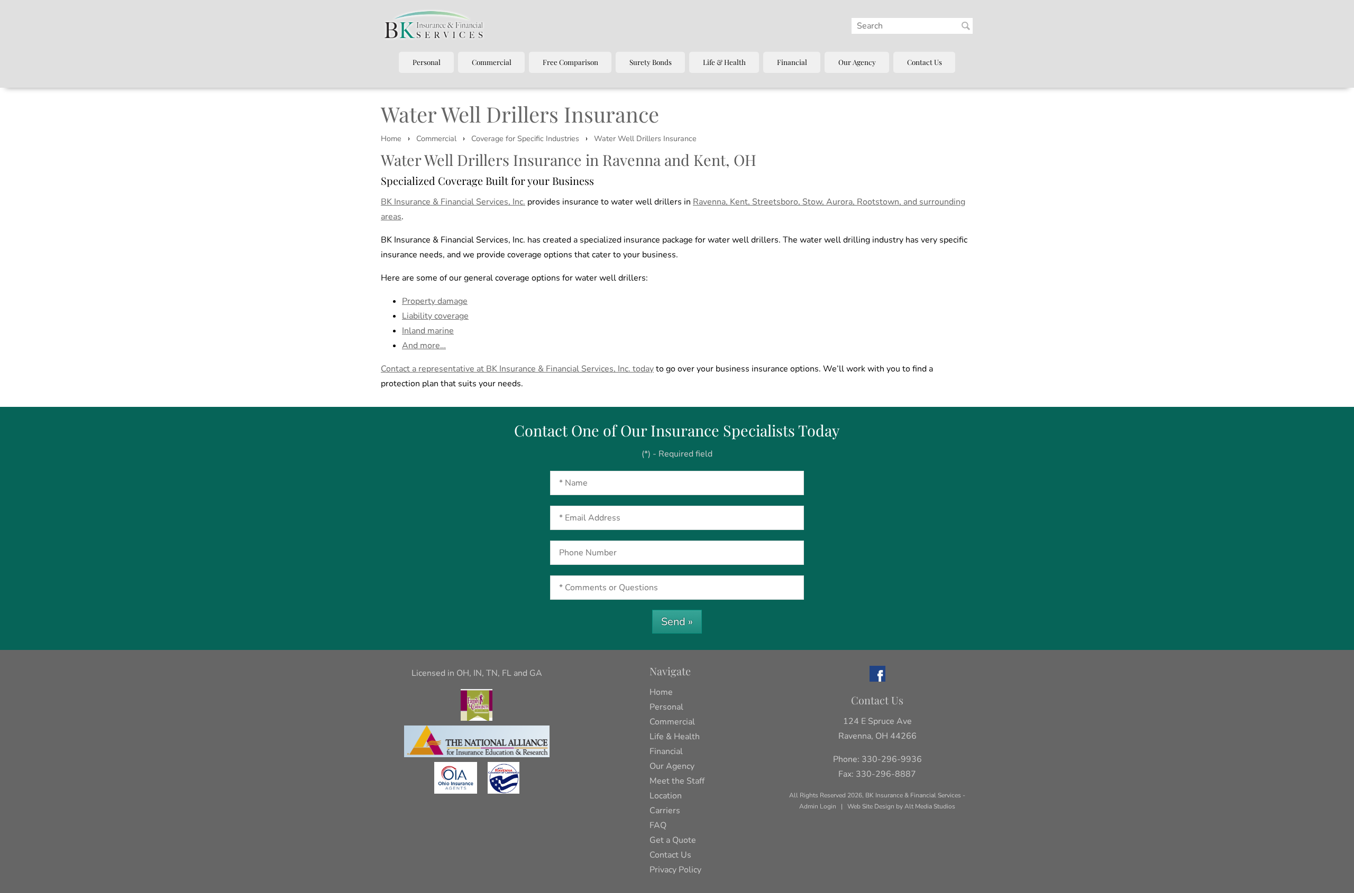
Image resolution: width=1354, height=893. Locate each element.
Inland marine (428, 331)
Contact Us (924, 62)
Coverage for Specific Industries (525, 138)
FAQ (657, 825)
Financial (792, 62)
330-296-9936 (892, 759)
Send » (677, 622)
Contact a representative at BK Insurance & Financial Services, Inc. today (517, 369)
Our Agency (857, 62)
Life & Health (724, 62)
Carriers (664, 810)
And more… (424, 345)
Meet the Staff (677, 781)
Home (391, 138)
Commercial (491, 62)
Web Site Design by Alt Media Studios (901, 806)
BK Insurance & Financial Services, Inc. (453, 202)
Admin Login (817, 806)
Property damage (435, 301)
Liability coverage (435, 316)
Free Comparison (570, 62)
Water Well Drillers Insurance (645, 138)
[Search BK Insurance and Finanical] (965, 26)
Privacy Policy (675, 870)
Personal (427, 62)
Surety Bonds (650, 62)
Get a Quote (672, 840)
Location (665, 796)
